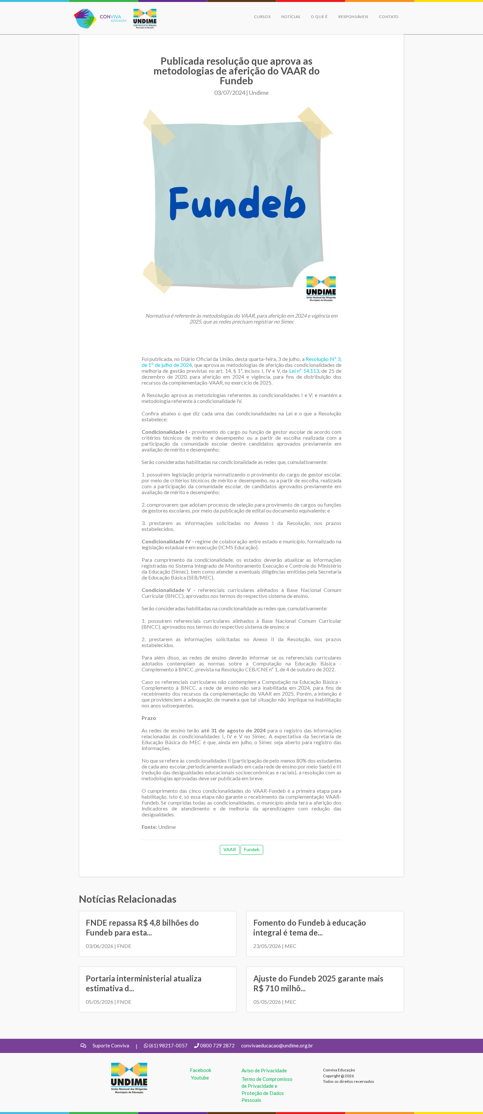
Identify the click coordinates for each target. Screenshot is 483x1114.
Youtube (200, 1078)
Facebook (200, 1070)
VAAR (229, 849)
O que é (319, 16)
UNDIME (121, 1066)
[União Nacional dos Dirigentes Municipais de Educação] (141, 19)
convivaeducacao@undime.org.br (277, 1045)
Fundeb (252, 849)
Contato (389, 16)
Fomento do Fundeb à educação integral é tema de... (309, 927)
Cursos (262, 16)
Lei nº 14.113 (304, 371)
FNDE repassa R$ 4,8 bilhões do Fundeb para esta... (142, 927)
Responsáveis (353, 16)
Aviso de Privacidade (264, 1070)
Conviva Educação (97, 12)
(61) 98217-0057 (168, 1045)
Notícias (291, 16)
